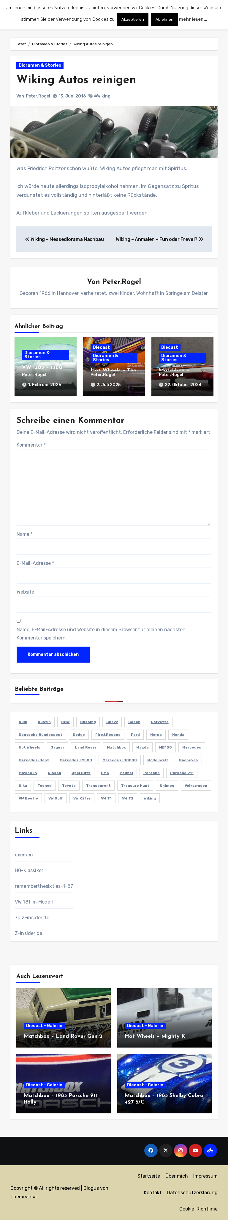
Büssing (88, 722)
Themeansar (24, 1197)
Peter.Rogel (38, 96)
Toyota (69, 786)
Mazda (142, 747)
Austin (44, 722)
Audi (23, 722)
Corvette (160, 722)
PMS (105, 773)
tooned (44, 786)
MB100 (165, 747)
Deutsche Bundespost (40, 735)
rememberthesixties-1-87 (44, 886)
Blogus (91, 1188)
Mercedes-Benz (34, 760)
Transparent (98, 786)
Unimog (167, 786)
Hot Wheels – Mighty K (155, 1036)
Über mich (176, 1176)
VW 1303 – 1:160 (42, 367)
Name (25, 534)
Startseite (148, 1176)
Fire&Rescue (108, 735)
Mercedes (191, 747)
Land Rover (85, 747)
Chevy (112, 722)
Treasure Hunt (135, 786)
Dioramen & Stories (40, 65)
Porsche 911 (182, 773)
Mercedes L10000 (119, 760)
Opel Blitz (81, 773)
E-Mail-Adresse (35, 563)
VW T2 (127, 798)
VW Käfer (82, 798)
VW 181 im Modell (34, 902)
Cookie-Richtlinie (198, 1209)
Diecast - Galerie (44, 1025)
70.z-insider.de (32, 917)
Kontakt (153, 1192)
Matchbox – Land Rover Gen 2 (63, 1036)
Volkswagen (196, 786)
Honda (178, 735)
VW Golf (55, 798)
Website (25, 592)
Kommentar (31, 445)
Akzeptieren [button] (132, 19)
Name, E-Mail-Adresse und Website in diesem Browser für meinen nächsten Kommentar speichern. (101, 634)
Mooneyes (188, 760)
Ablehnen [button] (164, 19)
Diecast (101, 347)
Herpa (156, 735)
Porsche (151, 773)
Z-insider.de (28, 933)
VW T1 (106, 798)
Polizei (126, 773)
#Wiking (102, 96)
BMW (65, 722)
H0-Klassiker (29, 870)
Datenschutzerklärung (192, 1192)
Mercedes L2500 (76, 760)
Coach (134, 722)
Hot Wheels (29, 747)
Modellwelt (157, 760)
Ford (135, 735)
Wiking (150, 798)
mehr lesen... (193, 19)
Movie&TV (28, 773)
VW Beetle (28, 798)
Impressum (205, 1176)
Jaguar (57, 747)
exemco (24, 855)
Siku (23, 786)
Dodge (79, 735)
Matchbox (116, 747)
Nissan (54, 773)
